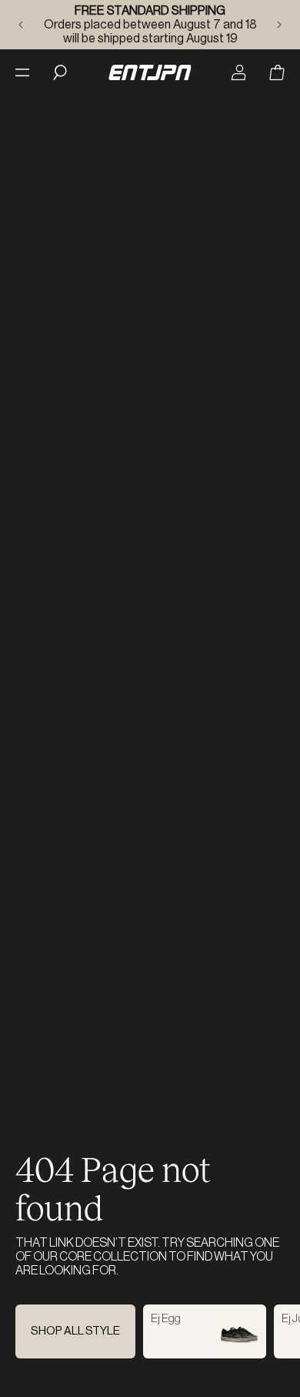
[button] (277, 72)
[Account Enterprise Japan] (238, 72)
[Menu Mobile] (22, 72)
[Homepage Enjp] (149, 72)
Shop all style (75, 1331)
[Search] (60, 72)
